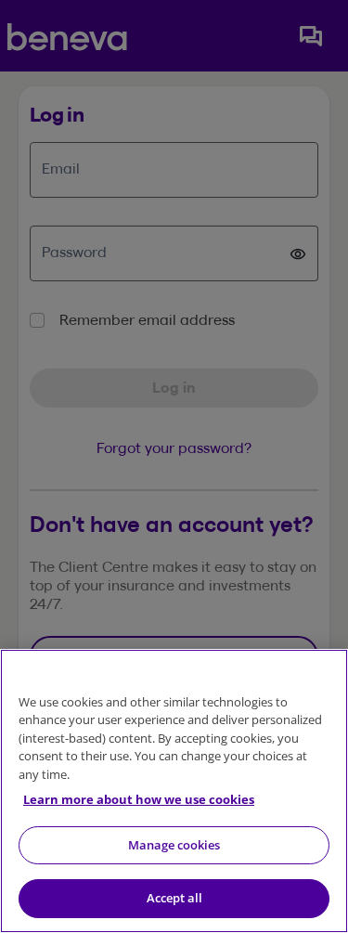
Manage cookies (174, 844)
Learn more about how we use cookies (138, 799)
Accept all (174, 897)
